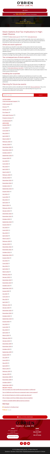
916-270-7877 (21, 14)
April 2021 (5, 302)
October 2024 (6, 186)
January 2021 (6, 307)
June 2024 (5, 197)
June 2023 (5, 230)
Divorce (4, 107)
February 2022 (6, 274)
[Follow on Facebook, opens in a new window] (21, 443)
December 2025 (6, 147)
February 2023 (6, 241)
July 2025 (5, 161)
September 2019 (6, 352)
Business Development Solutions (31, 451)
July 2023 (5, 227)
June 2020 (5, 327)
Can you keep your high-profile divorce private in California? (18, 389)
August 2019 (5, 354)
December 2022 (6, 247)
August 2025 (5, 158)
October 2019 (6, 349)
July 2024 (5, 194)
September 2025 (7, 155)
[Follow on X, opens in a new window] (25, 443)
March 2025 (5, 172)
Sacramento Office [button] (13, 436)
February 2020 (6, 338)
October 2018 (6, 382)
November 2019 (6, 346)
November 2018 (6, 379)
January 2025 (6, 177)
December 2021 (6, 280)
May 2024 (5, 199)
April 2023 (5, 235)
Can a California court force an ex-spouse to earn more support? (20, 392)
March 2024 (5, 205)
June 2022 (5, 263)
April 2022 (5, 269)
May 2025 (5, 166)
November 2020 (6, 313)
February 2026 (6, 141)
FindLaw (43, 451)
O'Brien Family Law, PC (14, 36)
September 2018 (6, 385)
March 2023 (5, 238)
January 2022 (6, 277)
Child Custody (6, 104)
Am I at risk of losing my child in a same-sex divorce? (17, 395)
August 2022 (6, 258)
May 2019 (5, 363)
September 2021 (6, 288)
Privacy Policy (19, 451)
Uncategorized (6, 120)
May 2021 (5, 299)
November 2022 (6, 249)
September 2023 (7, 222)
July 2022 (5, 260)
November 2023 (6, 216)
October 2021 (6, 285)
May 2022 (5, 266)
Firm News (5, 112)
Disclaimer (7, 451)
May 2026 (5, 133)
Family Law (5, 109)
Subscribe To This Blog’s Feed (11, 407)
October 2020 (6, 316)
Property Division (7, 118)
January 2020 (6, 341)
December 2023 (6, 213)
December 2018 (6, 377)
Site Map (13, 451)
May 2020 (5, 330)
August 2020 (6, 321)
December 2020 (6, 310)
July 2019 (4, 357)
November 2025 (6, 150)
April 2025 (5, 169)
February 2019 (6, 371)
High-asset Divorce (32, 36)
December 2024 (6, 180)
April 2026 (5, 136)
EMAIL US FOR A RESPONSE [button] (25, 417)
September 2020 (7, 318)
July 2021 (4, 294)
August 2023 (6, 224)
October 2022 (6, 252)
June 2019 (5, 360)
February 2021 (6, 305)
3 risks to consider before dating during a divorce (15, 400)
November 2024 (6, 183)
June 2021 (5, 296)
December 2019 (6, 343)
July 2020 (5, 324)
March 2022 (5, 271)
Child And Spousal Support (9, 101)
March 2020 (5, 335)
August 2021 (5, 291)
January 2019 (6, 374)
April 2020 (5, 332)
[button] (25, 10)
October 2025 (6, 152)
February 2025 (6, 175)
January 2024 (6, 211)
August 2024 (6, 191)
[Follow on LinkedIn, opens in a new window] (28, 443)
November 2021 (6, 283)
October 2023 (6, 219)
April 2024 (5, 202)
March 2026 (5, 139)
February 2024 (6, 208)
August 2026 (6, 125)
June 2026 (5, 130)
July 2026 (5, 128)
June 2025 (5, 164)
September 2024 (7, 188)
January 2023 (6, 244)
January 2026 (6, 144)
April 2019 (5, 366)
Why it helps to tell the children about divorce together (17, 398)
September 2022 (7, 255)
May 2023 (5, 233)
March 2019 (5, 368)
